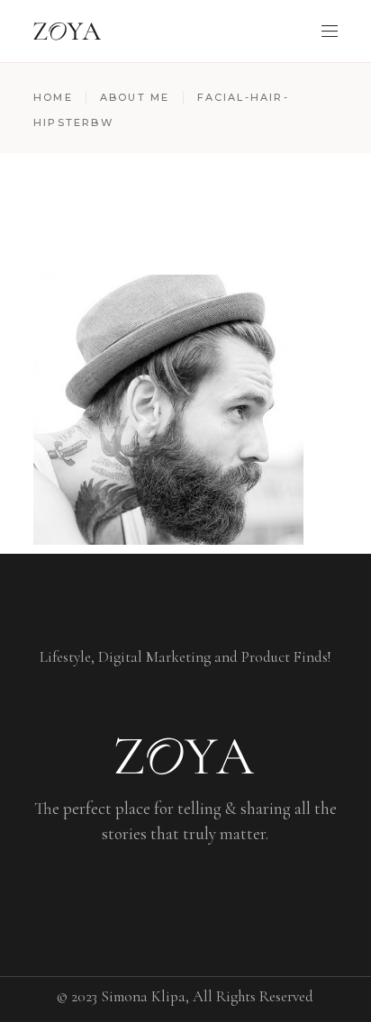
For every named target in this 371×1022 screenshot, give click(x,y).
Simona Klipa (143, 996)
